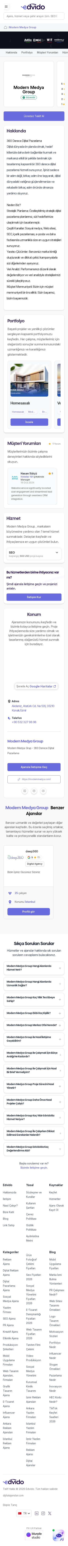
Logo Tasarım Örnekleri (54, 1321)
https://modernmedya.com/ (36, 779)
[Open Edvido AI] (58, 1535)
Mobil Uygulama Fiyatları (55, 1264)
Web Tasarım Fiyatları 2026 (34, 1334)
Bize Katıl (8, 1212)
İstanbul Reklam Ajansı (7, 1443)
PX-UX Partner (34, 1528)
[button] (34, 968)
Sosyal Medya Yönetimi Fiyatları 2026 (31, 1294)
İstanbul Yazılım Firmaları (31, 1428)
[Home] (5, 27)
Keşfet (53, 1192)
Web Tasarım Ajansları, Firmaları (10, 1375)
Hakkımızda (9, 1192)
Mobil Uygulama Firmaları (9, 1360)
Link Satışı (9, 1225)
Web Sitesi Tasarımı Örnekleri (55, 1305)
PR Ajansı (8, 1325)
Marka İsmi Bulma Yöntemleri (55, 1279)
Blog (5, 1218)
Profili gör (28, 911)
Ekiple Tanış (10, 1504)
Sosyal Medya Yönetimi (31, 1371)
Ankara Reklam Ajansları (8, 1428)
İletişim (7, 1198)
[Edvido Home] (13, 1481)
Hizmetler (55, 1198)
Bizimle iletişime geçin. (34, 1167)
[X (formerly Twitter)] (50, 1513)
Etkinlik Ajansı (10, 1338)
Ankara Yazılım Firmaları (31, 1413)
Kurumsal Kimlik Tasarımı (31, 1386)
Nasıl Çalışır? (10, 1205)
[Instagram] (43, 1513)
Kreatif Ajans (10, 1331)
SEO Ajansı (9, 1318)
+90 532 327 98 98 (24, 722)
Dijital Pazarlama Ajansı (9, 1286)
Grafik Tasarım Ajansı (7, 1391)
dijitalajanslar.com (13, 1495)
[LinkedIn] (36, 1513)
